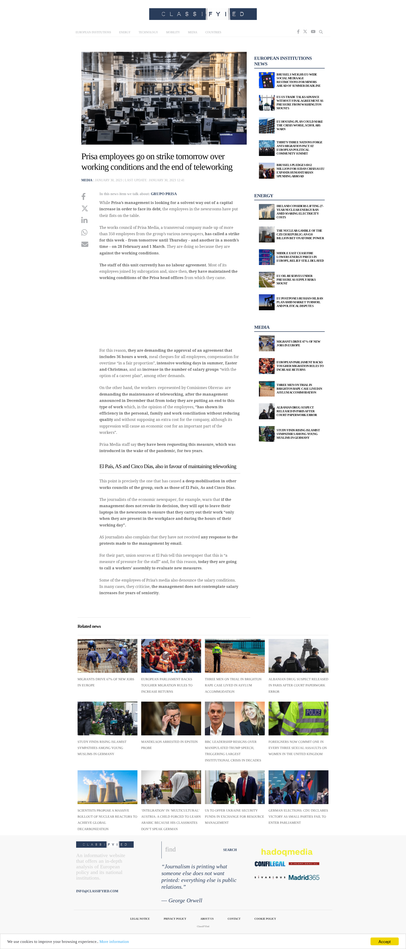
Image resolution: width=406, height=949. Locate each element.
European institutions (93, 32)
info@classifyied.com (97, 891)
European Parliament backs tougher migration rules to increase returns (166, 686)
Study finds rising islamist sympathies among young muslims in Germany (102, 748)
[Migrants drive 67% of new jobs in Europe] (107, 656)
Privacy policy (175, 918)
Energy (125, 32)
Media (192, 32)
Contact (234, 918)
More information (114, 941)
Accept (385, 941)
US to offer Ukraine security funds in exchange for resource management (234, 817)
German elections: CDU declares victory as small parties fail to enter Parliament (298, 817)
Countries (213, 32)
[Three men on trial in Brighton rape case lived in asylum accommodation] (235, 656)
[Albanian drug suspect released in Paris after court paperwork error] (298, 656)
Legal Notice (140, 918)
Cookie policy (265, 918)
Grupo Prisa (164, 194)
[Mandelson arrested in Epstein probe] (171, 718)
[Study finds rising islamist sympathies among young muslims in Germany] (107, 718)
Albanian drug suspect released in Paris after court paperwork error (298, 686)
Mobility (173, 32)
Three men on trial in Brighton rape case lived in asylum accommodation (233, 686)
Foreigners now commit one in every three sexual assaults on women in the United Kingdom (298, 748)
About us (207, 918)
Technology (148, 32)
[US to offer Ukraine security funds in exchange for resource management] (235, 787)
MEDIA (86, 180)
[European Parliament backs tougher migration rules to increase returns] (171, 656)
